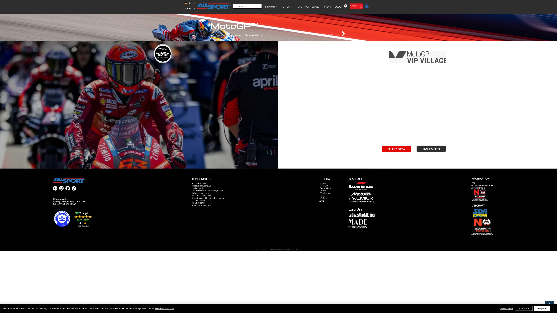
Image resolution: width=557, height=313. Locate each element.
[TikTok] (74, 188)
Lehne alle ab (524, 308)
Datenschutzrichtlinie (164, 308)
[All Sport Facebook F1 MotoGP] (67, 188)
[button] (190, 8)
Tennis (322, 195)
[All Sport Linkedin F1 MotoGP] (55, 188)
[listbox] (190, 8)
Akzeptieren (542, 308)
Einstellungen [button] (506, 308)
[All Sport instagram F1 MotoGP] (61, 188)
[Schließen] (553, 308)
